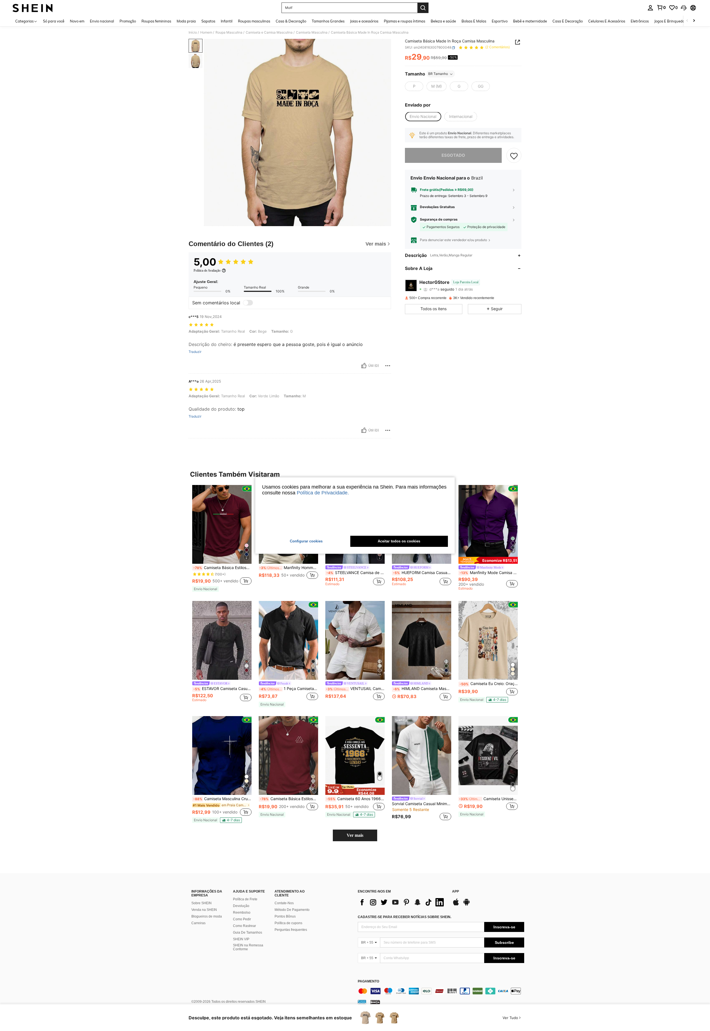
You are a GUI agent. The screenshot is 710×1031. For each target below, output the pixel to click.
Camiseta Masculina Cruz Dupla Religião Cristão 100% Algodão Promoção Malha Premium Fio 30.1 (222, 799)
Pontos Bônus (285, 916)
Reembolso (241, 912)
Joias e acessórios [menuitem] (364, 21)
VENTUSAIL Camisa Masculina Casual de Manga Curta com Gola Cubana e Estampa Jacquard (355, 688)
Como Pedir (242, 919)
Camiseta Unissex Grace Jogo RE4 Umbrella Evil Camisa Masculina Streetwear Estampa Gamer (488, 799)
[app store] (456, 905)
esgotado (453, 155)
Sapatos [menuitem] (208, 21)
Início (193, 32)
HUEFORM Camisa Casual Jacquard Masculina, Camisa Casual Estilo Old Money (422, 572)
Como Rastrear (244, 926)
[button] (683, 7)
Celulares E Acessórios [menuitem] (606, 21)
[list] (402, 902)
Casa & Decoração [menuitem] (291, 21)
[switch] (248, 302)
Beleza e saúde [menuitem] (443, 21)
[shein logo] (32, 8)
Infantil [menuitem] (226, 21)
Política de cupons (288, 923)
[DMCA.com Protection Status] (375, 1002)
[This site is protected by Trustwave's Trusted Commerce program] (362, 1002)
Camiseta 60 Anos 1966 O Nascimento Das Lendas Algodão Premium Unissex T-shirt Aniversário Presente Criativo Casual (355, 799)
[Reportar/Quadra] (387, 365)
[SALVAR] (513, 155)
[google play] (466, 905)
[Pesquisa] (422, 7)
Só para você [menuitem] (53, 21)
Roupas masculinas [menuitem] (254, 21)
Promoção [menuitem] (128, 21)
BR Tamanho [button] (438, 74)
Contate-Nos (284, 903)
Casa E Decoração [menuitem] (567, 21)
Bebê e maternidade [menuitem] (530, 21)
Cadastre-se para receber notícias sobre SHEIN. (404, 917)
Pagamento (368, 981)
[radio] (414, 86)
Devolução (241, 906)
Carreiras (198, 923)
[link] (661, 7)
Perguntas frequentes (291, 930)
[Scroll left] (687, 21)
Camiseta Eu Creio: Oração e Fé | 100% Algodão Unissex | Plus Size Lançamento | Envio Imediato (489, 683)
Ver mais (355, 835)
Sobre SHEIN (201, 903)
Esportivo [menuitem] (500, 21)
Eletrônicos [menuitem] (640, 21)
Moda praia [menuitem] (186, 21)
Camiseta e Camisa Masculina (269, 32)
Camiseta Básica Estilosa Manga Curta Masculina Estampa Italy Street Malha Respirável (222, 567)
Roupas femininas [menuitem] (156, 21)
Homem (206, 32)
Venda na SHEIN (204, 910)
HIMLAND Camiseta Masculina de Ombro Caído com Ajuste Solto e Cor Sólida (422, 688)
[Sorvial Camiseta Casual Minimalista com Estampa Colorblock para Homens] (421, 755)
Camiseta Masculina (312, 32)
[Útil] (364, 365)
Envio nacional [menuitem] (102, 21)
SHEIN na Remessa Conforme (248, 947)
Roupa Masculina (228, 32)
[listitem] (222, 538)
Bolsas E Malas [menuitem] (474, 21)
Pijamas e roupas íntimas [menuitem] (404, 21)
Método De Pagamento (292, 910)
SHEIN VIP (241, 939)
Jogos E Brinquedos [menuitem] (670, 21)
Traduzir (195, 352)
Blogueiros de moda (206, 916)
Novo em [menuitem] (77, 21)
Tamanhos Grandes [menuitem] (328, 21)
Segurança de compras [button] (439, 219)
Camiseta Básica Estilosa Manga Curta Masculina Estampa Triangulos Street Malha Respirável (289, 799)
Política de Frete (245, 899)
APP (455, 891)
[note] (205, 589)
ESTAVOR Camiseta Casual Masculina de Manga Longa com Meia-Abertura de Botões (222, 688)
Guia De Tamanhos (247, 932)
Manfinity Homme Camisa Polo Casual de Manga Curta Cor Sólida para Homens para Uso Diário (288, 567)
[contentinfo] (441, 991)
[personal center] (650, 7)
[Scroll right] (694, 21)
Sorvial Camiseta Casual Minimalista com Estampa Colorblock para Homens (421, 804)
